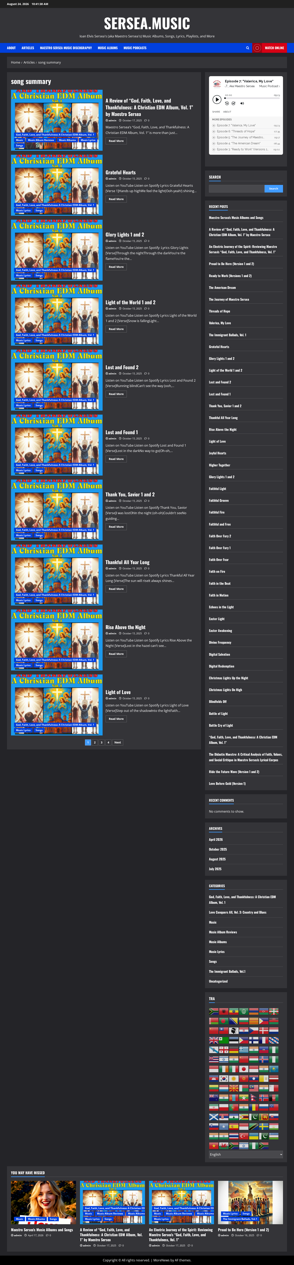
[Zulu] (264, 1145)
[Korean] (224, 1078)
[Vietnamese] (214, 1145)
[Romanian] (254, 1107)
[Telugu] (224, 1136)
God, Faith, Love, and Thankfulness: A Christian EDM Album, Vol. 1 (55, 134)
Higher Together (219, 465)
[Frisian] (274, 1040)
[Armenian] (254, 1011)
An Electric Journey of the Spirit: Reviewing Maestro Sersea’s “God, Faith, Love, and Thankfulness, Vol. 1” (181, 1234)
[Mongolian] (234, 1097)
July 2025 (215, 868)
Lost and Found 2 (57, 380)
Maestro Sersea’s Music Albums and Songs (236, 217)
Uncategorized (218, 981)
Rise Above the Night (57, 640)
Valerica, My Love (220, 322)
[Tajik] (274, 1126)
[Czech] (254, 1030)
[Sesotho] (234, 1116)
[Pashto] (274, 1097)
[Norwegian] (264, 1097)
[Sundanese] (244, 1126)
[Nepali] (254, 1097)
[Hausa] (274, 1049)
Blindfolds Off (218, 701)
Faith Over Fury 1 (220, 547)
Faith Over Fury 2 (220, 536)
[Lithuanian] (214, 1088)
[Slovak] (274, 1116)
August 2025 (217, 859)
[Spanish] (234, 1126)
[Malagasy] (244, 1088)
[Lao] (254, 1078)
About (11, 47)
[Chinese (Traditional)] (224, 1030)
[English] (214, 1040)
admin (112, 120)
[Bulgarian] (244, 1021)
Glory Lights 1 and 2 (57, 250)
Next (117, 742)
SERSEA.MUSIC (147, 22)
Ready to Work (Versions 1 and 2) (230, 275)
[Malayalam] (264, 1088)
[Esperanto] (224, 1040)
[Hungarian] (254, 1059)
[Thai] (234, 1136)
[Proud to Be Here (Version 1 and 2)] (250, 1202)
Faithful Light (217, 488)
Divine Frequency (220, 642)
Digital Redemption (221, 666)
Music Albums (108, 47)
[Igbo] (274, 1059)
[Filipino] (244, 1040)
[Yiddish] (244, 1145)
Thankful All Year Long (57, 575)
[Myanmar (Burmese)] (244, 1097)
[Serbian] (224, 1116)
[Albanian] (224, 1011)
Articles (28, 47)
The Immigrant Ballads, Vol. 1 (227, 334)
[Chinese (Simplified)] (214, 1030)
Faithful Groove (219, 500)
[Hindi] (234, 1059)
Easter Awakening (220, 630)
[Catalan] (254, 1021)
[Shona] (244, 1116)
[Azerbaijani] (264, 1011)
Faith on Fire (217, 571)
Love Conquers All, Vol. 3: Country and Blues (237, 912)
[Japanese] (244, 1068)
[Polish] (224, 1107)
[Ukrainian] (254, 1136)
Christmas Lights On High (225, 689)
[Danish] (264, 1030)
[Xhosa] (234, 1145)
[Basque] (274, 1011)
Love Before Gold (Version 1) (227, 783)
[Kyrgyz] (244, 1078)
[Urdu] (264, 1136)
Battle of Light (218, 713)
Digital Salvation (219, 654)
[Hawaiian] (214, 1059)
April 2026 (216, 839)
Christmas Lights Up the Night (228, 677)
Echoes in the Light (221, 607)
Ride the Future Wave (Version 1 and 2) (234, 771)
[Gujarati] (254, 1049)
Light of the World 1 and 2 (57, 315)
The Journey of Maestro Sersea (229, 299)
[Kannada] (264, 1068)
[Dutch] (274, 1030)
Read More (118, 141)
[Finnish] (254, 1040)
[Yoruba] (254, 1145)
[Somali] (224, 1126)
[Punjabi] (244, 1107)
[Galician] (214, 1049)
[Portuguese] (234, 1107)
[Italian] (234, 1068)
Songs (19, 145)
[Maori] (214, 1097)
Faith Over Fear (219, 559)
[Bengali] (224, 1021)
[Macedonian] (234, 1088)
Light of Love (57, 704)
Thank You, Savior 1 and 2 (57, 510)
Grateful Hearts (57, 185)
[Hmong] (244, 1059)
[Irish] (224, 1068)
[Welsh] (224, 1145)
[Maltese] (274, 1088)
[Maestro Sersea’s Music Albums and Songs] (43, 1202)
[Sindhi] (254, 1116)
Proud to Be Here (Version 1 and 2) (231, 263)
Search (215, 177)
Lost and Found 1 (57, 445)
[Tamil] (214, 1136)
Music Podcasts (135, 47)
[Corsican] (234, 1030)
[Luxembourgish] (224, 1088)
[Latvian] (274, 1078)
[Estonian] (234, 1040)
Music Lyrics (88, 140)
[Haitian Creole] (264, 1049)
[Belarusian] (214, 1021)
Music (19, 140)
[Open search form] (247, 48)
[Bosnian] (234, 1021)
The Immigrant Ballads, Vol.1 (227, 971)
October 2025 (218, 849)
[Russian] (264, 1107)
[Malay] (254, 1088)
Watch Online (274, 47)
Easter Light (217, 618)
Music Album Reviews (41, 140)
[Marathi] (224, 1097)
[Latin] (264, 1078)
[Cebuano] (264, 1021)
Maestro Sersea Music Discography (66, 47)
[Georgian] (224, 1049)
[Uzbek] (274, 1136)
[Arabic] (244, 1011)
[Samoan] (274, 1107)
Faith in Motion (218, 595)
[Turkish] (244, 1136)
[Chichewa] (274, 1021)
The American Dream (222, 287)
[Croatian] (244, 1030)
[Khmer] (214, 1078)
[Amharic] (234, 1011)
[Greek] (244, 1049)
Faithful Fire (217, 512)
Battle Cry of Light (221, 725)
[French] (264, 1040)
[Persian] (214, 1107)
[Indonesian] (214, 1068)
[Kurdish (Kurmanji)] (234, 1078)
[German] (234, 1049)
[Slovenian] (214, 1126)
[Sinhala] (264, 1116)
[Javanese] (254, 1068)
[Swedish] (264, 1126)
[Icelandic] (264, 1059)
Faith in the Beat (220, 583)
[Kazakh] (274, 1068)
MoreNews (161, 1260)
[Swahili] (254, 1126)
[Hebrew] (224, 1059)
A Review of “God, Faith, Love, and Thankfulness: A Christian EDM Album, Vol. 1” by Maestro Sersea (57, 120)
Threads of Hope (219, 311)
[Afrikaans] (214, 1011)
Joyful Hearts (217, 453)
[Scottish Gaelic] (214, 1116)
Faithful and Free (220, 524)
